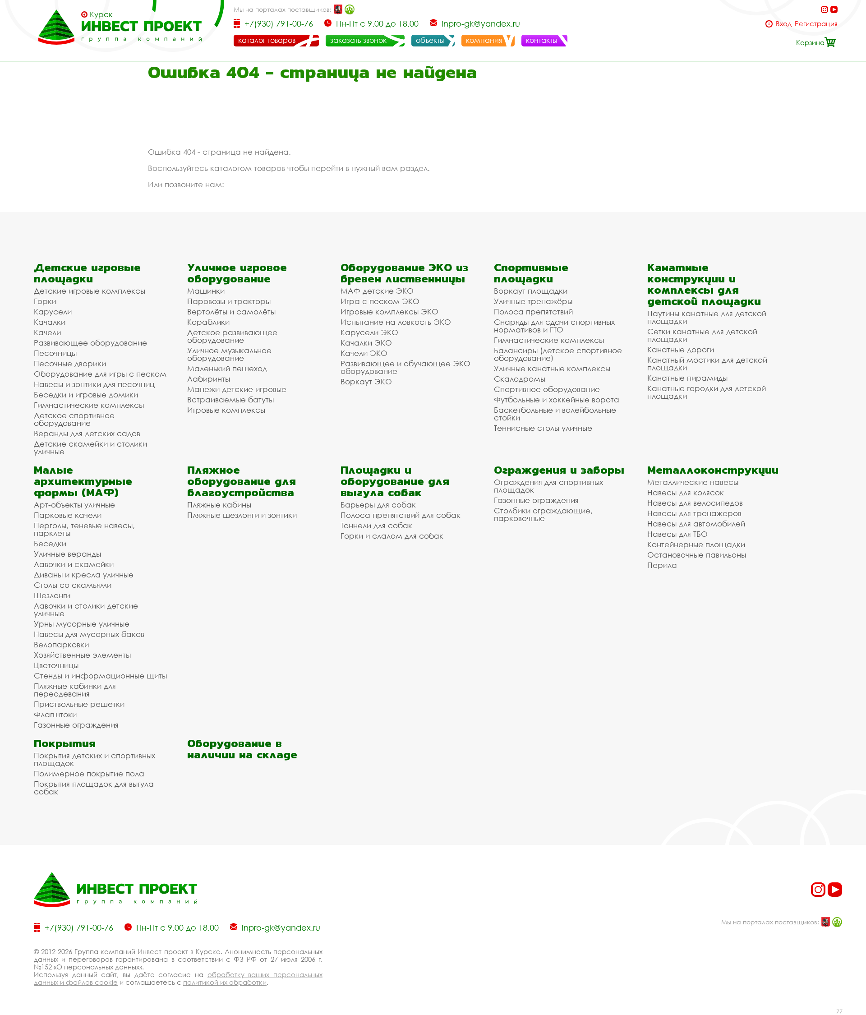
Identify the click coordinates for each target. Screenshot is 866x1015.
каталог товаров (266, 40)
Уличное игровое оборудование (237, 273)
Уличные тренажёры (533, 301)
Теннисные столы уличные (543, 428)
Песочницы (55, 353)
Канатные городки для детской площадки (706, 392)
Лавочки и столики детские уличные (86, 609)
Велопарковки (61, 644)
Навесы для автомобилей (696, 523)
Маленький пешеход (227, 368)
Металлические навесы (692, 482)
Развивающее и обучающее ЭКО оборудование (405, 367)
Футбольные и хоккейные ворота (556, 399)
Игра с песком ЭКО (380, 301)
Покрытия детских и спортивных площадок (94, 759)
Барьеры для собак (378, 504)
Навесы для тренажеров (694, 513)
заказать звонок (358, 40)
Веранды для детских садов (87, 433)
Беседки (50, 543)
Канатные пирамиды (687, 378)
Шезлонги (52, 595)
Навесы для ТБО (677, 534)
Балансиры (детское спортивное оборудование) (558, 354)
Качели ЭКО (364, 353)
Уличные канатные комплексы (552, 368)
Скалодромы (519, 379)
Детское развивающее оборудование (232, 336)
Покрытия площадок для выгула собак (94, 787)
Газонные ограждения (76, 725)
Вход (784, 24)
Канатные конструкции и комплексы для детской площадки (704, 284)
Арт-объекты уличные (74, 504)
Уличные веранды (67, 554)
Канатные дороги (680, 349)
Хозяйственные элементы (82, 655)
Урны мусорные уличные (81, 623)
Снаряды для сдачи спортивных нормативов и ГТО (554, 325)
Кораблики (208, 322)
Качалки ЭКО (366, 342)
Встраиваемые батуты (230, 399)
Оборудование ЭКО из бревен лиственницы (404, 273)
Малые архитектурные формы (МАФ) (83, 481)
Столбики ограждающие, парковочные (543, 514)
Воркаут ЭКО (366, 381)
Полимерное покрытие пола (89, 773)
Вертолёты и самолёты (231, 311)
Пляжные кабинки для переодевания (75, 689)
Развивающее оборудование (90, 342)
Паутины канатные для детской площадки (706, 317)
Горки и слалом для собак (392, 536)
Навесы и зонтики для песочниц (94, 384)
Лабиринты (208, 379)
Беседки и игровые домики (86, 394)
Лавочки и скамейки (74, 564)
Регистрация (816, 24)
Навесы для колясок (685, 492)
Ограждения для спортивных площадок (548, 486)
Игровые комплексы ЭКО (389, 311)
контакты (541, 40)
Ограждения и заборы (559, 469)
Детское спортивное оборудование (74, 419)
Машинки (206, 291)
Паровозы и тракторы (229, 301)
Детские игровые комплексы (89, 291)
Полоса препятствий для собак (401, 515)
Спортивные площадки (531, 273)
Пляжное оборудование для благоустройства (241, 481)
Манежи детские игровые (236, 389)
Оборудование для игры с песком (100, 374)
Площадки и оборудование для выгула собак (395, 481)
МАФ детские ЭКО (377, 291)
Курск (101, 14)
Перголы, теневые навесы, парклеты (84, 529)
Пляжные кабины (219, 504)
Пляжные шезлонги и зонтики (242, 515)
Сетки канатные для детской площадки (702, 335)
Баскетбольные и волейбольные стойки (555, 413)
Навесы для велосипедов (695, 503)
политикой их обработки (225, 982)
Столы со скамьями (72, 585)
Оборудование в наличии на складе (242, 749)
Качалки (49, 322)
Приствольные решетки (79, 704)
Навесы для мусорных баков (89, 634)
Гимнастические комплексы (89, 405)
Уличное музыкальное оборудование (229, 354)
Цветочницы (56, 665)
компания (484, 40)
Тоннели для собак (376, 525)
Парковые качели (67, 515)
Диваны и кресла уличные (84, 574)
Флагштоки (55, 714)
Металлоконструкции (712, 469)
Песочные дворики (70, 363)
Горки (45, 301)
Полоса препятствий (533, 311)
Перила (662, 565)
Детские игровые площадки (87, 273)
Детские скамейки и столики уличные (90, 447)
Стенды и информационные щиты (100, 675)
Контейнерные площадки (696, 544)
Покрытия (65, 743)
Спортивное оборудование (547, 389)
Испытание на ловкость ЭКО (396, 322)
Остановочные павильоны (696, 554)
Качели (47, 332)
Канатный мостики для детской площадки (707, 363)
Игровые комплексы (226, 410)
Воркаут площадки (530, 291)
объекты (430, 40)
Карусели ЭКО (369, 332)
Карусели (53, 311)
